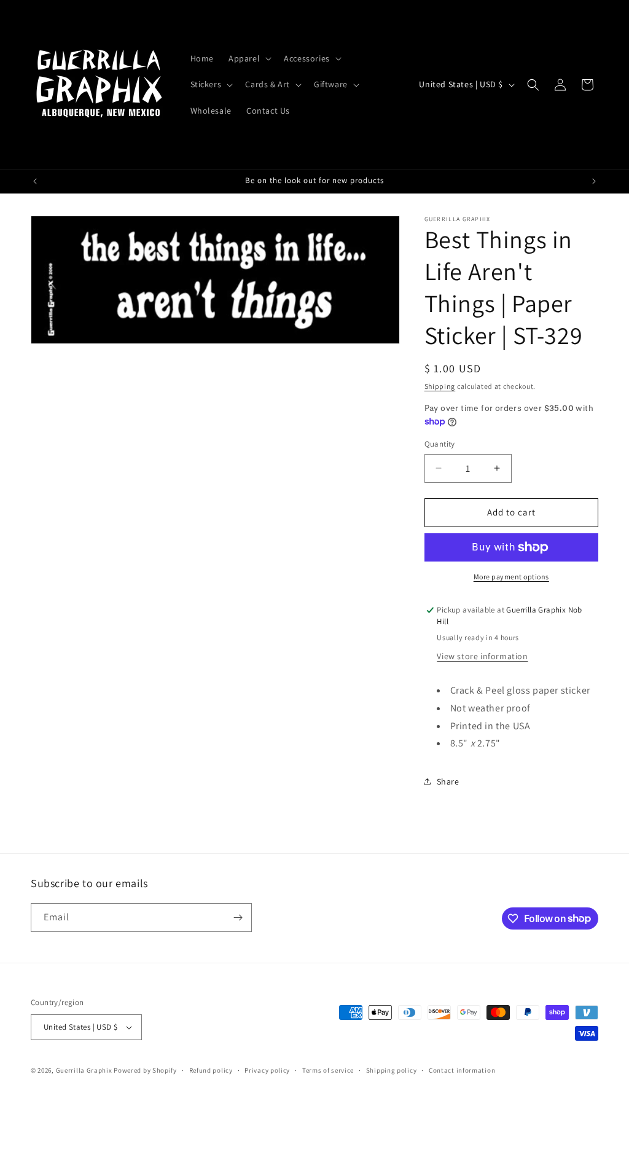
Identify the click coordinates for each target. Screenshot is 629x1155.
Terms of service (328, 1070)
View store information (482, 656)
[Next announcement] (594, 181)
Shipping (440, 386)
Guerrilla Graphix (84, 1070)
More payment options (511, 576)
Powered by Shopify (145, 1070)
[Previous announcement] (35, 181)
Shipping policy (391, 1070)
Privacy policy (267, 1070)
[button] (248, 58)
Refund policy (211, 1070)
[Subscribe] (237, 917)
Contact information (462, 1070)
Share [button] (448, 781)
